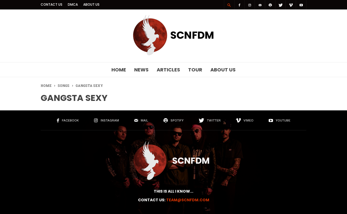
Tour (195, 69)
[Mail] (260, 4)
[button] (229, 5)
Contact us (51, 4)
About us (91, 4)
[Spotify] (270, 4)
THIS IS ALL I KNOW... (173, 191)
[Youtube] (301, 4)
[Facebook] (239, 4)
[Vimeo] (291, 4)
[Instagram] (250, 4)
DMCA (73, 4)
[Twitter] (280, 4)
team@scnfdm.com (187, 200)
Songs (63, 85)
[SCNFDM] (173, 54)
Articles (168, 69)
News (141, 69)
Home (118, 69)
